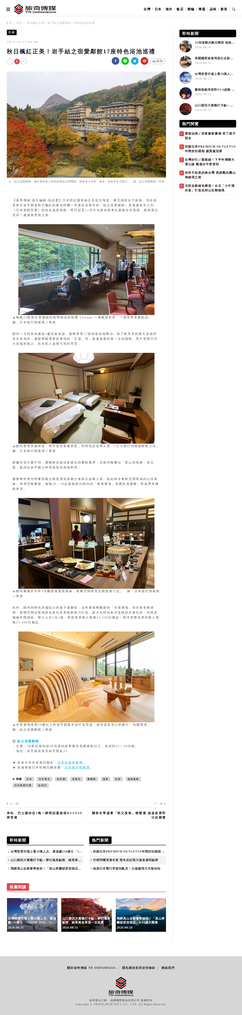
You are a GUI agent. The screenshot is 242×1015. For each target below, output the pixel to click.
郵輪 (191, 9)
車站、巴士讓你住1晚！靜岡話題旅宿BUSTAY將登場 (45, 815)
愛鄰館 (92, 779)
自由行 (42, 785)
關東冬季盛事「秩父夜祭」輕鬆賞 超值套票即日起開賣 (129, 815)
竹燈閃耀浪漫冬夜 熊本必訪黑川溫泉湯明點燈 (125, 860)
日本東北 (44, 779)
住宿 (118, 779)
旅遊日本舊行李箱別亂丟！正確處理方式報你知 (127, 868)
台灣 (146, 9)
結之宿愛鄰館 (28, 741)
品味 (213, 9)
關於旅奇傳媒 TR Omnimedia (91, 967)
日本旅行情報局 (77, 767)
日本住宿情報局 (70, 762)
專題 (202, 9)
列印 (159, 61)
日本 (158, 9)
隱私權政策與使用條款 (138, 967)
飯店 (180, 9)
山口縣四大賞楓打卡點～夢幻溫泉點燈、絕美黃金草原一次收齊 (56, 860)
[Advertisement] (207, 223)
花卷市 (76, 779)
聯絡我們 (168, 967)
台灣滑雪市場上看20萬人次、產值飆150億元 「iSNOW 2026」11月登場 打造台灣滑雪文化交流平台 (81, 851)
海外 (169, 9)
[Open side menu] (7, 9)
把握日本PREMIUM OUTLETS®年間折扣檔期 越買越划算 (135, 851)
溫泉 (106, 779)
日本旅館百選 (23, 785)
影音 (224, 9)
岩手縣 (61, 779)
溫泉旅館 (133, 779)
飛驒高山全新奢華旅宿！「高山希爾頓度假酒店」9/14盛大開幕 (55, 868)
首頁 (9, 23)
